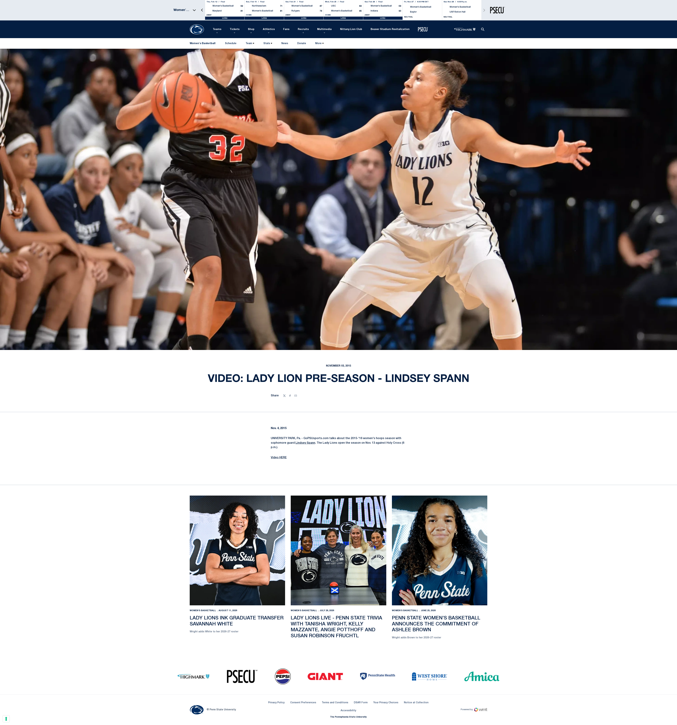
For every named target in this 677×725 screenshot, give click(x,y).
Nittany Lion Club (351, 29)
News (284, 43)
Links (224, 18)
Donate (301, 44)
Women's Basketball (203, 611)
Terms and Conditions (335, 703)
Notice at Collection (416, 703)
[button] (202, 10)
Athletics (269, 29)
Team (249, 43)
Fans (286, 29)
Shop (251, 29)
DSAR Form (361, 703)
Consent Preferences (303, 703)
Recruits (303, 29)
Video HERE (279, 457)
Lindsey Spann (305, 443)
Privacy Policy (276, 703)
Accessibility (348, 710)
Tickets (234, 29)
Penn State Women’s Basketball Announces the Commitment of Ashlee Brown (436, 624)
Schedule (230, 43)
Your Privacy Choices (385, 703)
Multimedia (324, 29)
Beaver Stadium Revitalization (390, 29)
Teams (217, 29)
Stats (266, 43)
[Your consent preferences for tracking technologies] (6, 718)
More (318, 43)
